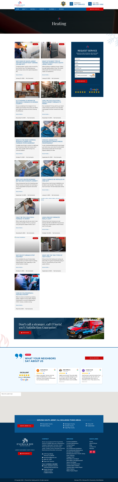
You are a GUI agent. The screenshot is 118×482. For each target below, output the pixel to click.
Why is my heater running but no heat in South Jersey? (27, 180)
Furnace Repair (71, 445)
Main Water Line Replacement (75, 460)
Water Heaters (70, 469)
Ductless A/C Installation (73, 452)
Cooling (42, 9)
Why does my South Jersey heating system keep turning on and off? (27, 62)
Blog (90, 445)
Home (17, 9)
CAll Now (95, 2)
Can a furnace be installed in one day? (53, 180)
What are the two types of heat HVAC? (52, 256)
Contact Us (92, 446)
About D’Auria (93, 443)
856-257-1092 (98, 4)
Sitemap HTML (78, 480)
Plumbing (51, 9)
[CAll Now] (90, 4)
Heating (32, 9)
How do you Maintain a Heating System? (24, 293)
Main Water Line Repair (73, 458)
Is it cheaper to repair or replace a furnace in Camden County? (27, 102)
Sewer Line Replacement (73, 464)
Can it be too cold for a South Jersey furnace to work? (51, 102)
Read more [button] (39, 381)
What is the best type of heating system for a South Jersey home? (52, 62)
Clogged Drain (70, 457)
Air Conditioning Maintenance (75, 450)
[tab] (25, 425)
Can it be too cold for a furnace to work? (25, 218)
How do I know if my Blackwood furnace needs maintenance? (52, 141)
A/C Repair (69, 446)
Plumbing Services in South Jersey (76, 453)
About (24, 9)
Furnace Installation (72, 441)
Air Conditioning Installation (74, 448)
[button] (102, 376)
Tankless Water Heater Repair (74, 467)
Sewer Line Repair (71, 462)
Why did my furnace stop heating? (25, 256)
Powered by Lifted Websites (96, 480)
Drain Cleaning (70, 455)
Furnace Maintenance (72, 443)
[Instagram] (94, 451)
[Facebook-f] (90, 451)
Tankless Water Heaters (73, 465)
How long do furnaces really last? (51, 218)
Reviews (61, 9)
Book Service (81, 81)
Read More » (19, 74)
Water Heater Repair (72, 470)
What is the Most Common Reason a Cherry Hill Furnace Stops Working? (26, 141)
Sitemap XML (85, 480)
